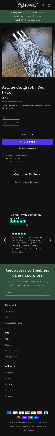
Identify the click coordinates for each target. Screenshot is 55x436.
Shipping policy (41, 426)
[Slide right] (33, 81)
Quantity (5, 117)
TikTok (7, 379)
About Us (9, 317)
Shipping (4, 101)
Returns (8, 345)
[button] (5, 5)
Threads (8, 384)
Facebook (9, 390)
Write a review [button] (27, 189)
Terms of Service (12, 351)
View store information (14, 162)
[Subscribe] (47, 293)
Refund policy (42, 422)
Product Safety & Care (14, 323)
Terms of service (28, 426)
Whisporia (17, 422)
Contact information (28, 430)
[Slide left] (22, 81)
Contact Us (9, 312)
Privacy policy (15, 426)
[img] (29, 221)
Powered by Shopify (28, 422)
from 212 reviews (17, 225)
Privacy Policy (10, 357)
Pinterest (8, 396)
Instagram (9, 373)
